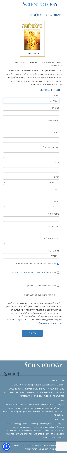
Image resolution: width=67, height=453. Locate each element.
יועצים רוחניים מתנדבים (36, 408)
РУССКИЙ (19, 389)
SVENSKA (24, 393)
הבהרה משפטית (31, 449)
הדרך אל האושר (14, 430)
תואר (57, 96)
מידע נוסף (26, 411)
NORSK (15, 393)
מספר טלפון (54, 226)
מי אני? (47, 411)
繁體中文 (28, 389)
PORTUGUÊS (58, 396)
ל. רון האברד (59, 405)
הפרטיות (23, 272)
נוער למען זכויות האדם (14, 434)
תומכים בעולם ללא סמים (55, 434)
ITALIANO (47, 396)
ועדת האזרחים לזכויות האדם (53, 437)
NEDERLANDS (39, 389)
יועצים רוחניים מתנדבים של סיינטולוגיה (24, 427)
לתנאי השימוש (41, 272)
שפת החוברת (53, 251)
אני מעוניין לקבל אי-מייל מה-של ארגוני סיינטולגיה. (35, 264)
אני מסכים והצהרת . (33, 272)
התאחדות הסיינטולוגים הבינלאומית (51, 430)
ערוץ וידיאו (19, 405)
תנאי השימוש (47, 323)
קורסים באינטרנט (57, 411)
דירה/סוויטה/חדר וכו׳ (51, 147)
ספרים (11, 408)
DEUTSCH (60, 393)
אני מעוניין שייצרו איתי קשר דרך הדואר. (39, 295)
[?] (14, 272)
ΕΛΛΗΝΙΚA (38, 396)
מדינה (56, 177)
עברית (51, 388)
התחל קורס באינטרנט (48, 427)
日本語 (11, 389)
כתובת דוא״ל (53, 214)
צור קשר (18, 411)
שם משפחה (54, 120)
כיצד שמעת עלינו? (51, 238)
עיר (57, 162)
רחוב (57, 132)
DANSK (60, 385)
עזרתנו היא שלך (37, 411)
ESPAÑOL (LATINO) (37, 393)
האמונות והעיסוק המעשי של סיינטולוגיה (38, 405)
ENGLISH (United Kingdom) (44, 385)
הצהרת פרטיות (13, 445)
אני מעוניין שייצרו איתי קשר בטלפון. (41, 285)
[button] (6, 446)
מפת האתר (58, 415)
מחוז (57, 201)
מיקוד (57, 189)
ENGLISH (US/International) (22, 385)
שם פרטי (55, 108)
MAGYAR (7, 393)
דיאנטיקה (49, 424)
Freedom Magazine (29, 430)
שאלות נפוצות (21, 408)
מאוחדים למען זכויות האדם (34, 434)
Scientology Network (20, 424)
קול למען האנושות (52, 408)
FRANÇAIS (59, 389)
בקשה (32, 333)
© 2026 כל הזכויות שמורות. (41, 445)
